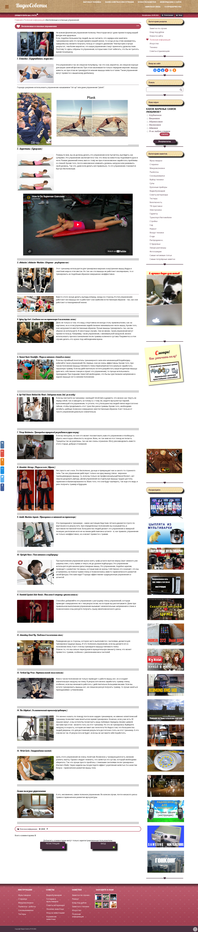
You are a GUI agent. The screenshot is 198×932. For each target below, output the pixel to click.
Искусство (154, 43)
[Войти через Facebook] (162, 70)
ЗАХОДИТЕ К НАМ (104, 889)
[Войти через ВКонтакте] (159, 70)
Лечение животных (55, 909)
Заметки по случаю (158, 28)
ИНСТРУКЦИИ (25, 889)
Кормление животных (51, 917)
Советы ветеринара (55, 905)
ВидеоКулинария (54, 895)
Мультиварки (24, 895)
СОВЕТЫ (50, 889)
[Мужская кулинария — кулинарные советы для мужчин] (164, 472)
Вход (180, 15)
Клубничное (155, 115)
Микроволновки (25, 902)
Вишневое (154, 118)
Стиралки (22, 899)
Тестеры (22, 914)
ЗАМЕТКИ (77, 889)
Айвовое (153, 128)
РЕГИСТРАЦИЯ (52, 843)
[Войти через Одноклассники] (174, 70)
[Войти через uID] (155, 70)
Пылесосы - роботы (27, 906)
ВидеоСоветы (31, 5)
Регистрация (168, 15)
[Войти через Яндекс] (166, 70)
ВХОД (103, 843)
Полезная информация (34, 20)
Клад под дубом (157, 32)
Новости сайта (156, 36)
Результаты (164, 141)
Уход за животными (55, 913)
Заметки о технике (80, 906)
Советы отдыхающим (159, 51)
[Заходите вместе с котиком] (164, 324)
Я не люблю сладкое (159, 131)
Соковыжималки (25, 910)
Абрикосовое (156, 121)
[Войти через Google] (170, 70)
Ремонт (75, 899)
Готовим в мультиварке (52, 900)
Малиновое (155, 125)
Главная (18, 20)
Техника (153, 47)
